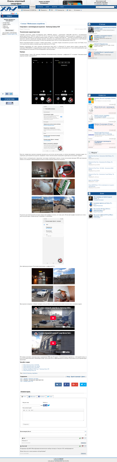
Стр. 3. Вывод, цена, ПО (26, 381)
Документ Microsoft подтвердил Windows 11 (105, 99)
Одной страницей (76, 376)
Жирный (24, 410)
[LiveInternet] (9, 104)
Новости (102, 95)
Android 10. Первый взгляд (101, 44)
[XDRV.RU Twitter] (16, 13)
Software (90, 104)
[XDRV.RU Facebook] (14, 13)
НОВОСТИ (24, 7)
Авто (70, 10)
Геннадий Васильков (98, 200)
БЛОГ (47, 7)
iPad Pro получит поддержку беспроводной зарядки (101, 116)
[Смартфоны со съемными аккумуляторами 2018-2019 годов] (91, 32)
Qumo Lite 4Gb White (94, 180)
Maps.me (5, 26)
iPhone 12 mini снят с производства (104, 107)
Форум (94, 153)
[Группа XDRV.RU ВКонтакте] (11, 13)
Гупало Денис (97, 217)
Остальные (77, 10)
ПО (52, 10)
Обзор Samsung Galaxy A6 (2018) (31, 367)
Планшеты (44, 10)
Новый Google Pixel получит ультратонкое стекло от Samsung (103, 133)
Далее (83, 376)
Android (25, 373)
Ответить (83, 443)
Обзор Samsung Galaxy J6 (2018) (31, 365)
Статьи (23, 24)
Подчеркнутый (29, 410)
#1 (85, 431)
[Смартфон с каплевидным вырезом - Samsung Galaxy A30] (91, 40)
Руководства (60, 10)
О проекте (61, 459)
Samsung (29, 373)
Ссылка (32, 410)
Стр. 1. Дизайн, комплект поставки (29, 378)
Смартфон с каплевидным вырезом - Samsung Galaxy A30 (103, 36)
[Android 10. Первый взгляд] (91, 48)
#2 (85, 438)
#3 (85, 446)
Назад (67, 376)
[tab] (23, 396)
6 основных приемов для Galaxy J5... (103, 203)
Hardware (90, 113)
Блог (102, 193)
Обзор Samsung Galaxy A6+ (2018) (31, 366)
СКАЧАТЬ (40, 7)
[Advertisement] (68, 16)
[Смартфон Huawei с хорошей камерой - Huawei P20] (91, 56)
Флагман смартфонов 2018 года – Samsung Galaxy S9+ (36, 369)
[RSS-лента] (18, 13)
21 (95, 204)
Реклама (56, 459)
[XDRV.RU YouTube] (13, 13)
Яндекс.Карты (6, 24)
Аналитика (90, 147)
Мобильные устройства (29, 10)
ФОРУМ (54, 7)
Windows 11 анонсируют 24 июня (103, 124)
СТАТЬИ (32, 7)
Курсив (27, 410)
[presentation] (23, 396)
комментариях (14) (12, 34)
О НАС (62, 7)
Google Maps (6, 22)
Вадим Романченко (98, 205)
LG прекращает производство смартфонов (102, 142)
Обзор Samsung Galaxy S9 (29, 370)
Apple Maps (6, 27)
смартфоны (34, 373)
